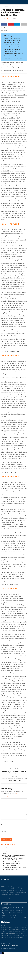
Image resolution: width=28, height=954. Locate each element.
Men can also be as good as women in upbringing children (12, 913)
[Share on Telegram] (17, 24)
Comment (4, 797)
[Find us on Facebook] (1, 899)
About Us (3, 943)
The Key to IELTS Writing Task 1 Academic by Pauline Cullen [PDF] (13, 855)
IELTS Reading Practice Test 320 (11, 861)
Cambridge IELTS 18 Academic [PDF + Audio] (14, 867)
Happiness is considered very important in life (14, 918)
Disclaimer (17, 943)
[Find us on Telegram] (6, 899)
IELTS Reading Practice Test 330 (11, 865)
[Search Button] (26, 2)
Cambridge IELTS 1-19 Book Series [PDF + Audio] (13, 852)
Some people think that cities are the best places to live (13, 908)
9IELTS (7, 18)
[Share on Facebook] (4, 24)
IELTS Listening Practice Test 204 (11, 850)
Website (3, 831)
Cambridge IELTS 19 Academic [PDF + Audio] (14, 848)
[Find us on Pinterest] (4, 899)
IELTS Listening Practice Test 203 (11, 863)
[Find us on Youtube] (12, 899)
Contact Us (9, 943)
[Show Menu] (1, 2)
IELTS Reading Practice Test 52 (10, 916)
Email (3, 824)
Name (3, 818)
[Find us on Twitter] (9, 899)
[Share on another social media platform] (24, 24)
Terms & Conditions (5, 945)
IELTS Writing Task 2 (16, 6)
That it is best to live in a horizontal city (12, 910)
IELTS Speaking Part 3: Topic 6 (10, 869)
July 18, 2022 (13, 18)
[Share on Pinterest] (11, 24)
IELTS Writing (7, 6)
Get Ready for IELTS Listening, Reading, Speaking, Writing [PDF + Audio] (13, 859)
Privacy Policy (15, 945)
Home (2, 6)
